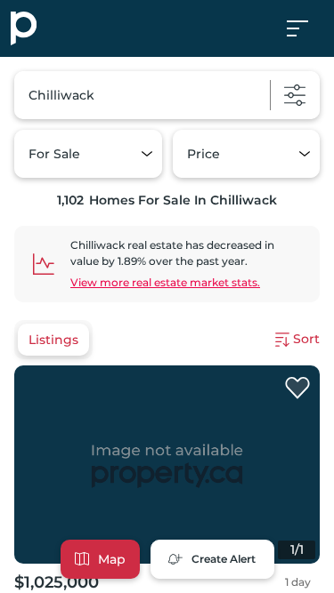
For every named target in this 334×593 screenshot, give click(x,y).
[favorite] (297, 388)
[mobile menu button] (307, 28)
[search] (167, 95)
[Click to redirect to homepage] (24, 28)
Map (112, 559)
